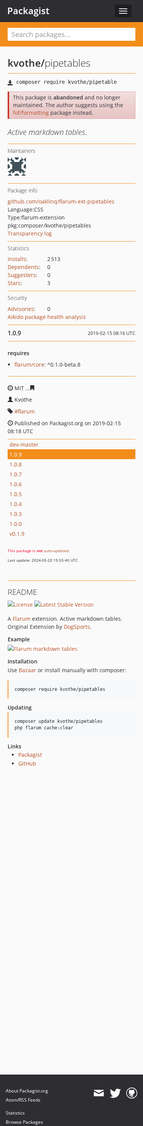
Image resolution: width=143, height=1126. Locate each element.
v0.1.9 (17, 533)
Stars (14, 283)
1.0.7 (16, 474)
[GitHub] (131, 1093)
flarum (26, 411)
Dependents (23, 267)
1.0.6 (16, 484)
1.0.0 (16, 523)
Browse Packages (24, 1122)
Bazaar (27, 670)
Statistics (15, 1113)
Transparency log (30, 233)
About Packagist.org (27, 1091)
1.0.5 (16, 494)
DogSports (77, 626)
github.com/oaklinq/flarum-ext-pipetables (61, 201)
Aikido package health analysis (47, 316)
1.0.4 (16, 504)
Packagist (28, 11)
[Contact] (98, 1093)
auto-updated (56, 550)
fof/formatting (31, 112)
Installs (17, 259)
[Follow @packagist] (115, 1093)
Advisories (21, 308)
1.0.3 (16, 513)
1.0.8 (16, 464)
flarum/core (29, 364)
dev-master (24, 444)
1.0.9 (16, 454)
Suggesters (22, 275)
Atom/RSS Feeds (23, 1100)
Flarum (22, 618)
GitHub (27, 763)
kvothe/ (26, 63)
